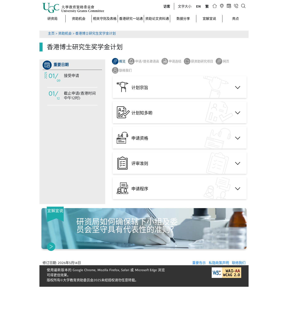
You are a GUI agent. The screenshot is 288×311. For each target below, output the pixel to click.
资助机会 (78, 18)
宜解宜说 (209, 18)
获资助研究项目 (202, 61)
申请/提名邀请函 (147, 61)
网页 (226, 61)
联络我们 (125, 70)
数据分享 (183, 18)
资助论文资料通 (157, 18)
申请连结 (175, 61)
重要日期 (61, 64)
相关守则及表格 (105, 18)
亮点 (235, 18)
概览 (122, 61)
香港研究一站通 (131, 18)
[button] (167, 6)
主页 (51, 33)
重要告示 (199, 263)
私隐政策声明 (219, 263)
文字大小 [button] (184, 6)
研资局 (52, 18)
